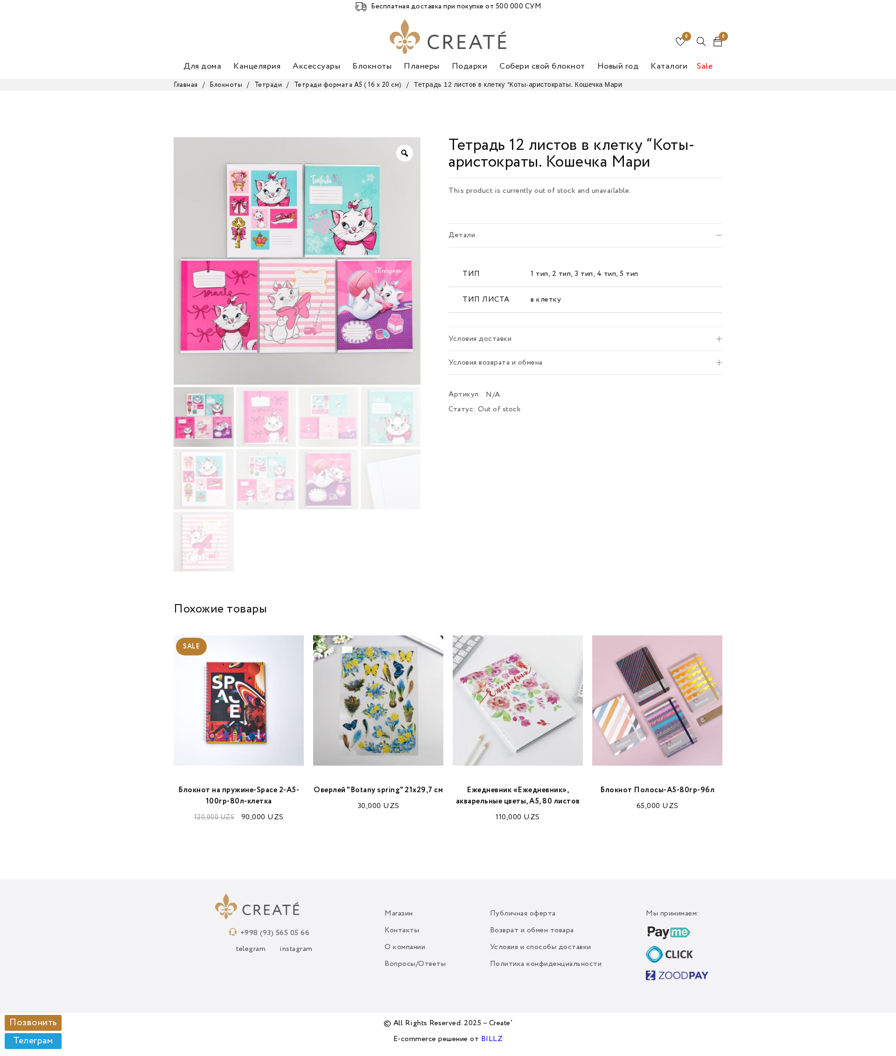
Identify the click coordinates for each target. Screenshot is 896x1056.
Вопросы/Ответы (415, 964)
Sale (705, 66)
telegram (251, 949)
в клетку (546, 299)
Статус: (462, 409)
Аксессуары (316, 66)
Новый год (618, 66)
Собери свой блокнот (542, 66)
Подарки (470, 66)
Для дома (202, 66)
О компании (405, 947)
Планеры (422, 66)
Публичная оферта (523, 913)
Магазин (399, 913)
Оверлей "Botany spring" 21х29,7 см (378, 790)
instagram (296, 949)
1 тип (539, 274)
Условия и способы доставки (540, 947)
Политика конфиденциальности (546, 964)
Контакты (402, 930)
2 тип (561, 274)
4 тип (606, 274)
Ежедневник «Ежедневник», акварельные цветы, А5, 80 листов (518, 796)
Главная (186, 85)
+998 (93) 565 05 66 (275, 933)
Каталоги (669, 66)
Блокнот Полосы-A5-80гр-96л (657, 790)
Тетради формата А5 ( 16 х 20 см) (348, 85)
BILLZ (492, 1039)
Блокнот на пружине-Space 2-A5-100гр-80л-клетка (238, 796)
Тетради (268, 85)
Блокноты (372, 66)
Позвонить (33, 1023)
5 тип (629, 274)
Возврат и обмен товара (532, 930)
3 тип (583, 274)
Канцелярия (256, 66)
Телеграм (33, 1041)
